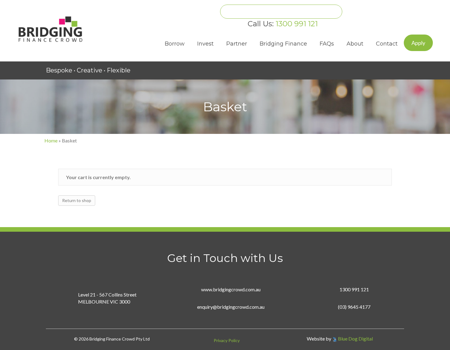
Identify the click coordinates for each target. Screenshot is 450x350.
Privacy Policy (227, 340)
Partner (236, 43)
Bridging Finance (283, 43)
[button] (418, 43)
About (355, 43)
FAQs (327, 43)
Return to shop (76, 200)
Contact (387, 43)
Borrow (175, 43)
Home (51, 140)
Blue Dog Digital (355, 338)
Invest (205, 43)
